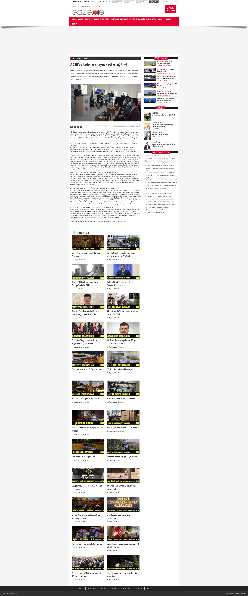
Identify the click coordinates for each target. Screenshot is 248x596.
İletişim (149, 588)
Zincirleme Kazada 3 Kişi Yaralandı (87, 369)
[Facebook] (71, 127)
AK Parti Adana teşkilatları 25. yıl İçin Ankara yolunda (160, 185)
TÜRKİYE (86, 58)
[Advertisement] (124, 40)
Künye (114, 588)
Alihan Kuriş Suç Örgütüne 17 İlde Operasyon (167, 85)
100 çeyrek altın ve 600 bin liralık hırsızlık (165, 70)
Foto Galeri (103, 588)
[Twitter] (75, 127)
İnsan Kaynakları (126, 588)
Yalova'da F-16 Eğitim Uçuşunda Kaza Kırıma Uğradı (167, 92)
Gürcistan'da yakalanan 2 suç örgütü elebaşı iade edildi (160, 180)
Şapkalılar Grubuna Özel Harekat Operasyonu (158, 156)
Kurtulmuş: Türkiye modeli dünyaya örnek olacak (165, 99)
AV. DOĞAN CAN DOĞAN (159, 132)
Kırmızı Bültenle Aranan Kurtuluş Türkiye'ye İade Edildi (160, 163)
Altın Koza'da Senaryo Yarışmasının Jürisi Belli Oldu (159, 172)
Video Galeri (92, 588)
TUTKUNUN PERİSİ (158, 113)
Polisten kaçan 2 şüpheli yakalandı (122, 456)
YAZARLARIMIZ (89, 2)
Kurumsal (139, 588)
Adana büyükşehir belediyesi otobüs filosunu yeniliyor (166, 77)
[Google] (78, 127)
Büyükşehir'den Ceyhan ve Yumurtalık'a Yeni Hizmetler (160, 182)
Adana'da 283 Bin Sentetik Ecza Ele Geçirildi (157, 196)
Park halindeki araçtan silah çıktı (121, 398)
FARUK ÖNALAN (157, 123)
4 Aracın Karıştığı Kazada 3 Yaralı (86, 398)
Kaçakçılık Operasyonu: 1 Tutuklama (123, 427)
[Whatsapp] (81, 127)
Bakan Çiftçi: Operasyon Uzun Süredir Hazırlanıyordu (160, 165)
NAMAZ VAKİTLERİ (104, 2)
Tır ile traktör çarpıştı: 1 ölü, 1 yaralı (87, 543)
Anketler (80, 588)
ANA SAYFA (77, 2)
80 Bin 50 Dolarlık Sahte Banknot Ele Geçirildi (165, 63)
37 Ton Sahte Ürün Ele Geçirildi (121, 369)
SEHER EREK (156, 142)
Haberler (78, 58)
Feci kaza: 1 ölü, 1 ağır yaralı (83, 456)
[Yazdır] (106, 126)
